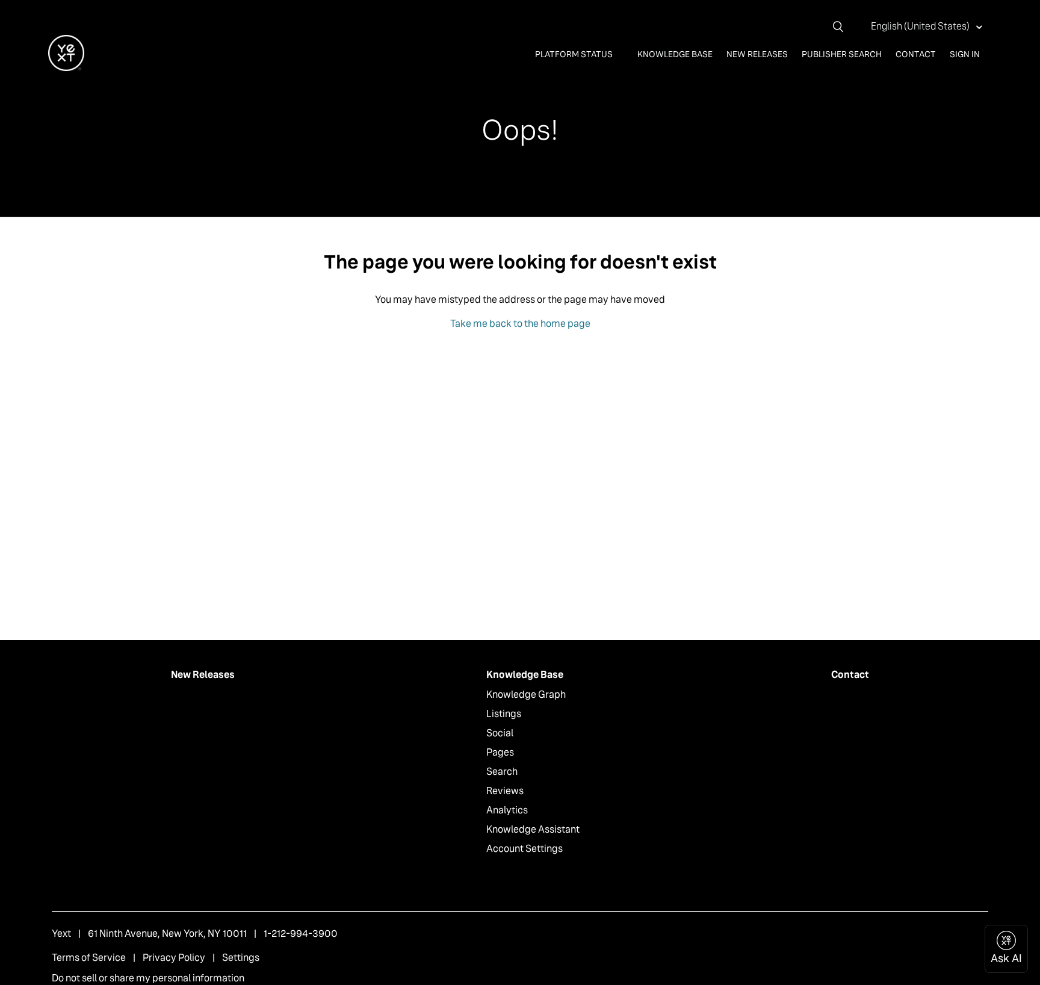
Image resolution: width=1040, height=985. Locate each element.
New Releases (757, 54)
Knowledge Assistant (533, 829)
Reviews (505, 791)
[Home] (66, 67)
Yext (61, 933)
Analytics (507, 810)
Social (499, 733)
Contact (916, 54)
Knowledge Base (675, 54)
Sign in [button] (965, 54)
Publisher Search (842, 54)
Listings (503, 713)
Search (502, 771)
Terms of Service (89, 957)
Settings (240, 957)
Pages (500, 752)
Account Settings (524, 848)
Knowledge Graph (526, 694)
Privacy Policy (174, 957)
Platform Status (574, 54)
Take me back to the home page (520, 323)
